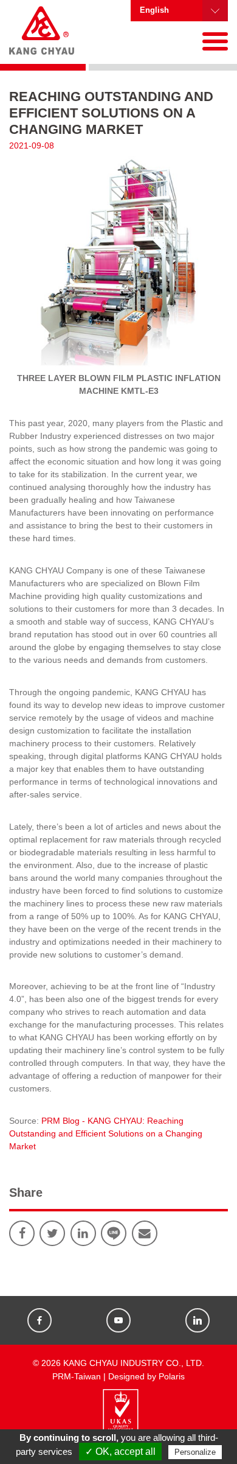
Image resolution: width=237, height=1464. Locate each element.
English (154, 10)
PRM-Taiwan (76, 1376)
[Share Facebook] (22, 1233)
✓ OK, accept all (120, 1451)
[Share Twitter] (52, 1233)
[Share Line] (113, 1233)
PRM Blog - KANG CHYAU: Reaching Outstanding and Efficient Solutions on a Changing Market (105, 1133)
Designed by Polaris (146, 1376)
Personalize (195, 1452)
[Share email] (144, 1233)
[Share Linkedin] (83, 1233)
